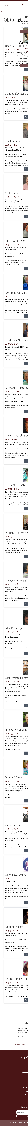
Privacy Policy (23, 1124)
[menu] (22, 4)
